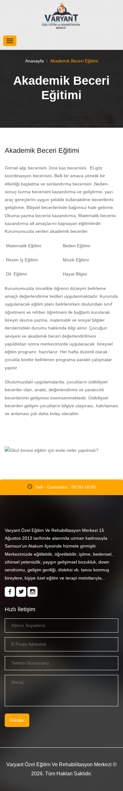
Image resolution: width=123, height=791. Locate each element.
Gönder (17, 720)
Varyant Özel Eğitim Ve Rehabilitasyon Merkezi (59, 764)
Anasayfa (34, 60)
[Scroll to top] (103, 771)
